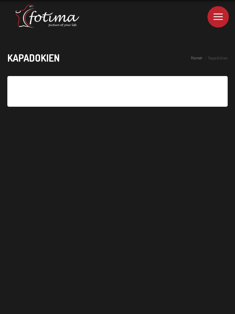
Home (196, 57)
